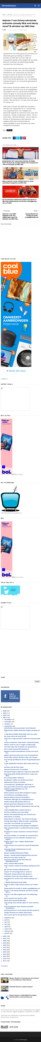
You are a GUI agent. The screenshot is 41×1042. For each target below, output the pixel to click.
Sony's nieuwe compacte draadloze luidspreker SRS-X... (22, 866)
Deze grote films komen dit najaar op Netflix (19, 787)
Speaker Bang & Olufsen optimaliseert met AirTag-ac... (22, 807)
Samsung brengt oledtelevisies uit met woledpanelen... (17, 850)
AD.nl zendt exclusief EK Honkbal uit (16, 749)
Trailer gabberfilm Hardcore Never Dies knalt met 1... (21, 764)
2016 (4, 950)
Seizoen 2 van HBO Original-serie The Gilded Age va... (20, 895)
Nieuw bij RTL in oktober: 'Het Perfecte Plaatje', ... (21, 819)
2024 (4, 715)
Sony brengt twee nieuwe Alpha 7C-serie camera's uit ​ (21, 903)
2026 (4, 711)
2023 (4, 717)
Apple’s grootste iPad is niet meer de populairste (21, 755)
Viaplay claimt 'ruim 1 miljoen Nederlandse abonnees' (19, 842)
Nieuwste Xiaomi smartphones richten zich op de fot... (21, 752)
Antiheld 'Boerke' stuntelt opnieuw (21, 986)
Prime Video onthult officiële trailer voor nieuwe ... (21, 757)
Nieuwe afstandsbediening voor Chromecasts (20, 814)
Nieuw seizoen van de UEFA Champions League (20, 793)
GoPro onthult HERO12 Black (13, 863)
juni (5, 922)
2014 (4, 954)
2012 (4, 958)
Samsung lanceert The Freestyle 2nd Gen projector (21, 910)
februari (7, 931)
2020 (4, 941)
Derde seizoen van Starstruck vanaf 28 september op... (21, 846)
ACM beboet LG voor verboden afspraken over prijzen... (20, 838)
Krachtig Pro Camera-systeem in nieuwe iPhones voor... (21, 832)
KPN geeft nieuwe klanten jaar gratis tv (18, 874)
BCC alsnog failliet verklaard (14, 778)
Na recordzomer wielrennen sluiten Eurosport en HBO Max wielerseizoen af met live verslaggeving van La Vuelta (19, 201)
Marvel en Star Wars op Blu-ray (14, 857)
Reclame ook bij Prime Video (14, 767)
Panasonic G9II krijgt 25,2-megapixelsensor (19, 799)
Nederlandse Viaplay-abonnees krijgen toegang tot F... (22, 731)
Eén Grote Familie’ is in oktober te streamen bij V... (21, 835)
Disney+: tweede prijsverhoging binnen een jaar (20, 855)
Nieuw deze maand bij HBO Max (15, 900)
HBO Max (9, 14)
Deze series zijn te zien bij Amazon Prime (18, 915)
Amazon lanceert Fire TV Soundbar (16, 769)
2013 (4, 956)
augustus (7, 918)
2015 (4, 952)
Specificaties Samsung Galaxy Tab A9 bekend (19, 728)
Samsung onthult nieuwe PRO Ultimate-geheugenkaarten (18, 860)
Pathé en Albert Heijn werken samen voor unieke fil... (21, 885)
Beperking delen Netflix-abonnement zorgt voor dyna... (21, 774)
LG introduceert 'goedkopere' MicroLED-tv (18, 784)
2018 (4, 945)
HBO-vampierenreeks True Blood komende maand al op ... (21, 828)
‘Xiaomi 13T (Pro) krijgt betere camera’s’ (18, 872)
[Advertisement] (20, 653)
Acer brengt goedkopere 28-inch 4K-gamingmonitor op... (22, 760)
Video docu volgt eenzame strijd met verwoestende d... (22, 739)
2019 (4, 943)
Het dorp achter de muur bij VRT (15, 736)
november (8, 722)
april (6, 926)
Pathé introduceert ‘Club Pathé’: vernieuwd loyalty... (22, 742)
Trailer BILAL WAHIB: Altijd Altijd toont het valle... (21, 734)
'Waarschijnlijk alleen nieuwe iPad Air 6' (17, 810)
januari (7, 933)
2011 (4, 961)
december (8, 719)
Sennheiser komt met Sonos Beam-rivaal (18, 876)
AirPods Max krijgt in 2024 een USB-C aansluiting (20, 821)
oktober (7, 724)
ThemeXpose (23, 1039)
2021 (4, 938)
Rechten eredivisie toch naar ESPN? (16, 812)
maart (6, 929)
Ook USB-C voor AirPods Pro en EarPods (17, 823)
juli (5, 920)
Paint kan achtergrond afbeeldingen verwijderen (21, 826)
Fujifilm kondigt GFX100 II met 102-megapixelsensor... (16, 789)
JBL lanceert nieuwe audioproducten (16, 869)
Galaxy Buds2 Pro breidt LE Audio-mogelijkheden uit (22, 888)
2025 (4, 713)
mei (5, 924)
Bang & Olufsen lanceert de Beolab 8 (16, 797)
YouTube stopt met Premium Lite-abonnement (20, 747)
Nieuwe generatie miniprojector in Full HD (18, 804)
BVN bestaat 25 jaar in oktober (14, 782)
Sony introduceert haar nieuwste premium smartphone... (18, 907)
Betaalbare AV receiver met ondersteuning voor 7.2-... (20, 879)
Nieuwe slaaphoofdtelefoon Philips (16, 853)
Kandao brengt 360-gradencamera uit (17, 802)
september (8, 726)
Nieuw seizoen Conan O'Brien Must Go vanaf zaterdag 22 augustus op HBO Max (18, 182)
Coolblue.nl (4, 379)
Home (4, 14)
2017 (4, 947)
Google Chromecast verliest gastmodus (18, 912)
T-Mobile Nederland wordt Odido (15, 882)
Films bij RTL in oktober (12, 817)
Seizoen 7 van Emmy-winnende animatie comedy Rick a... (21, 891)
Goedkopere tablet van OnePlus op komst (18, 780)
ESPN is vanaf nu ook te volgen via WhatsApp (19, 745)
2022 (4, 936)
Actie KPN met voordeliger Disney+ (16, 795)
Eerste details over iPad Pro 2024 (15, 898)
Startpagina (4, 966)
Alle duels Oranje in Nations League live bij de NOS (21, 772)
